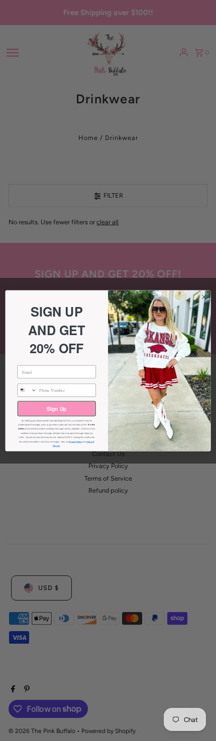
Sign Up (56, 408)
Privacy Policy (75, 441)
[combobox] (27, 390)
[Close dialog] (203, 296)
